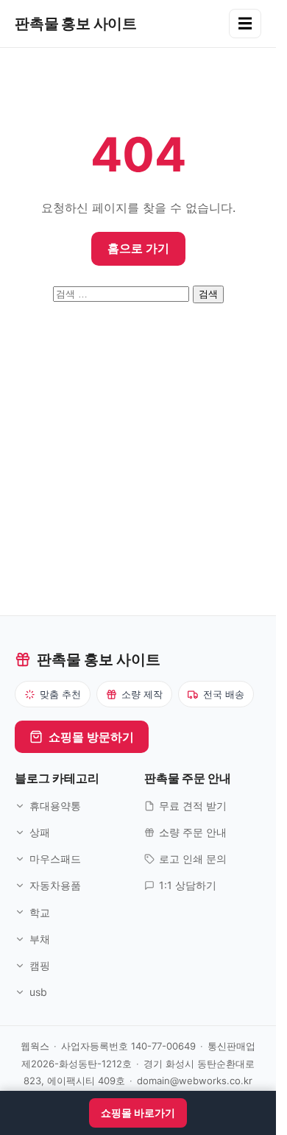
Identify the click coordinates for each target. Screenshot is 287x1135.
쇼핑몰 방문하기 (91, 736)
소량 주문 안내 (193, 832)
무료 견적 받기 (193, 805)
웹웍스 (35, 1046)
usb (38, 992)
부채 (39, 939)
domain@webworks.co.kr (194, 1080)
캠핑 (39, 965)
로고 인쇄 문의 (193, 858)
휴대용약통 (55, 805)
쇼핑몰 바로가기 (138, 1112)
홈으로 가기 (138, 248)
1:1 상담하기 (187, 885)
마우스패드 (55, 858)
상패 (39, 832)
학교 (39, 912)
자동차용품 (55, 885)
